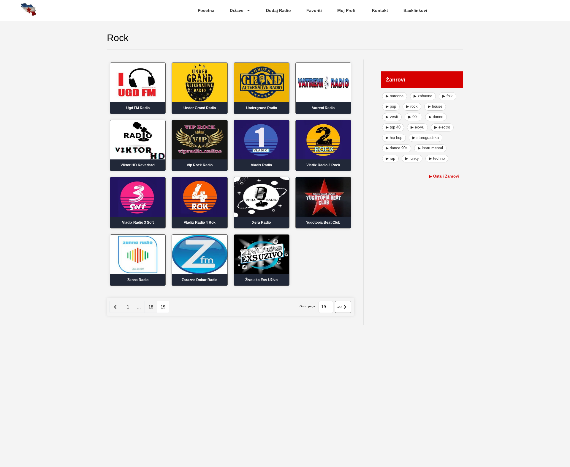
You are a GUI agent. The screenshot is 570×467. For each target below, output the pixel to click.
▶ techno (437, 158)
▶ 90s (413, 117)
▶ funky (412, 158)
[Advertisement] (422, 282)
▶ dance (436, 117)
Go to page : (308, 306)
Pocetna (206, 10)
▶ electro (442, 127)
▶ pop (391, 106)
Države (236, 10)
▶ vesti (392, 117)
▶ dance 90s (397, 148)
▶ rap (390, 158)
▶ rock (412, 106)
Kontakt (380, 10)
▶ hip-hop (394, 137)
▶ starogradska (425, 137)
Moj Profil (347, 10)
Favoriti (314, 10)
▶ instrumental (430, 148)
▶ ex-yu (417, 127)
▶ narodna (394, 96)
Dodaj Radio (278, 10)
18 (150, 306)
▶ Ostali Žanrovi (444, 176)
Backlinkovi (415, 10)
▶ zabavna (423, 96)
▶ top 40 (393, 127)
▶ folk (447, 96)
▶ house (435, 106)
